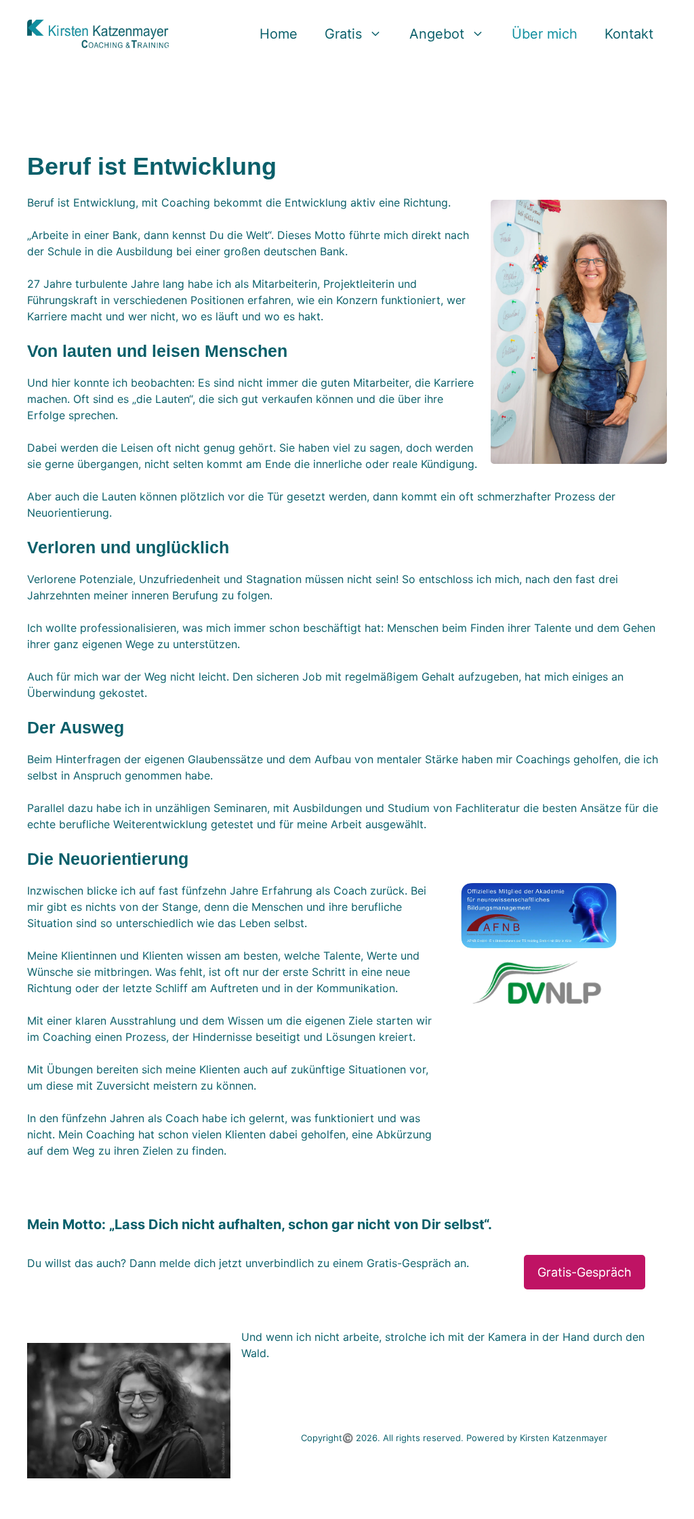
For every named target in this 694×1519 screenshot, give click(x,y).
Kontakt (629, 34)
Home (279, 34)
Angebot (436, 34)
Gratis (343, 34)
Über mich (544, 34)
